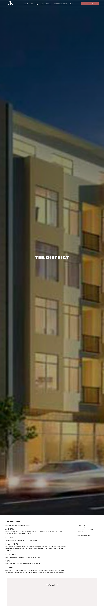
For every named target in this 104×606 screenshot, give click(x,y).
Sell (32, 4)
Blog (71, 4)
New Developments (60, 4)
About (26, 4)
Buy (37, 4)
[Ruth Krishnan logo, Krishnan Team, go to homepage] (10, 3)
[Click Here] (45, 572)
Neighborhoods (46, 4)
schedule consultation (90, 4)
